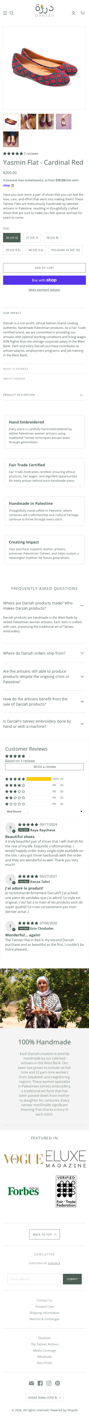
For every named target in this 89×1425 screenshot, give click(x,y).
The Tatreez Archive (44, 1344)
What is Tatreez (15, 369)
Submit (72, 1279)
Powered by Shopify (64, 1410)
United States (42, 1397)
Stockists (44, 1338)
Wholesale (44, 1356)
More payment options (44, 290)
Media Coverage (44, 1350)
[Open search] (12, 13)
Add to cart (44, 268)
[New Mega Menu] (5, 13)
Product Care (44, 1306)
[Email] (31, 1383)
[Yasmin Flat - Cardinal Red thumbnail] (11, 121)
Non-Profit (44, 1363)
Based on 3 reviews (20, 761)
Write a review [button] (45, 766)
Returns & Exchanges (44, 1319)
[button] (13, 153)
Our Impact (12, 313)
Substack (54, 1263)
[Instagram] (48, 1383)
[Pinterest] (57, 1383)
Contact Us (44, 1300)
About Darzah (14, 378)
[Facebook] (40, 1383)
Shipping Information (44, 1313)
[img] (28, 824)
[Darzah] (44, 10)
